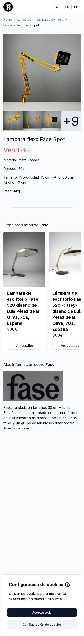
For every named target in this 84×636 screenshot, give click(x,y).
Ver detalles (25, 345)
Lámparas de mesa (50, 19)
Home (7, 19)
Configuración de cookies (42, 624)
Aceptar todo (42, 612)
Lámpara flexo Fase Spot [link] (21, 25)
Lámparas (24, 19)
